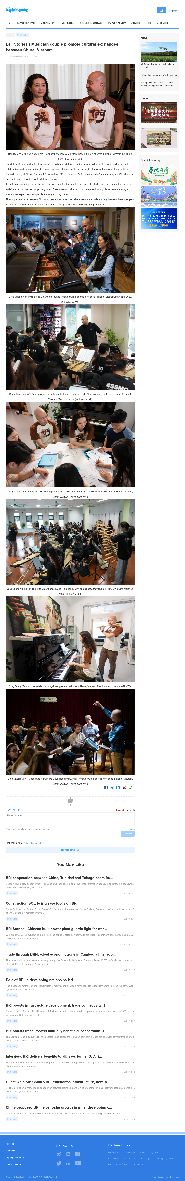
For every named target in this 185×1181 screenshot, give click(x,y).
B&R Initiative (68, 22)
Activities (135, 22)
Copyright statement (15, 1157)
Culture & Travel (48, 22)
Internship (10, 1150)
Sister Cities (162, 22)
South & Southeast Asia (91, 22)
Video (148, 22)
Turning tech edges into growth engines (159, 74)
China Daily (129, 1158)
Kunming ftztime (140, 1164)
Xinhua (15, 56)
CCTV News (113, 1158)
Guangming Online (165, 1158)
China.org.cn (146, 1158)
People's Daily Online (150, 1152)
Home (9, 22)
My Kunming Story (117, 22)
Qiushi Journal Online (118, 1164)
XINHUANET (129, 1152)
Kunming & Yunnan (26, 22)
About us (10, 1143)
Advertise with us (13, 1164)
